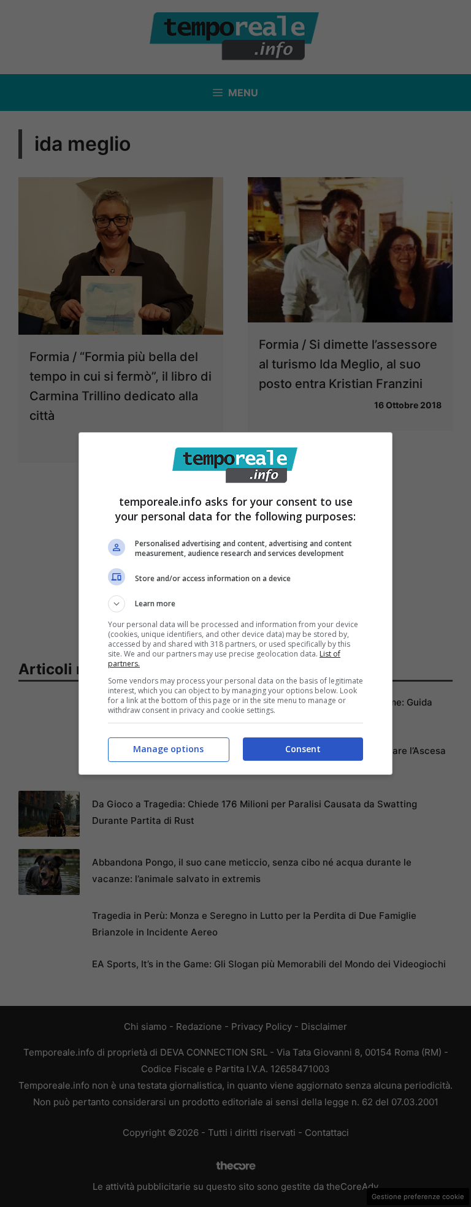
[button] (235, 603)
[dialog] (235, 603)
